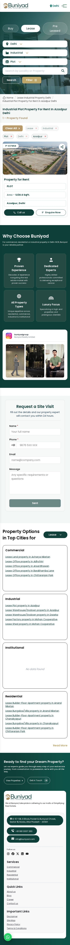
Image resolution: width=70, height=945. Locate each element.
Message (14, 469)
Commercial (13, 867)
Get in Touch (36, 780)
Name (13, 426)
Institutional (13, 878)
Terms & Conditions (17, 928)
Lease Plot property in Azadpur (22, 605)
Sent (35, 503)
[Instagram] (8, 854)
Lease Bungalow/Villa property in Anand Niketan (32, 710)
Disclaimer (12, 916)
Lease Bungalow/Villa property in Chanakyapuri (31, 723)
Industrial (11, 870)
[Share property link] (62, 147)
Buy (10, 28)
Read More (60, 745)
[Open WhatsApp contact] (8, 937)
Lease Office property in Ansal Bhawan (27, 566)
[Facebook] (13, 854)
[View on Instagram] (15, 361)
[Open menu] (64, 6)
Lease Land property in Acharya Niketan (27, 556)
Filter (29, 80)
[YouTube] (27, 854)
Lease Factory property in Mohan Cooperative (31, 619)
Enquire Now (53, 212)
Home (10, 97)
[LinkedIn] (22, 854)
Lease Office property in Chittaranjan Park (29, 575)
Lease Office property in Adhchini (24, 561)
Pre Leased (55, 28)
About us (11, 891)
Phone (13, 439)
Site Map (11, 920)
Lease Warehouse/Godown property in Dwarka (31, 614)
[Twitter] (17, 854)
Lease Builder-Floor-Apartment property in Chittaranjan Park (29, 729)
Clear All (12, 128)
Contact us (12, 903)
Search (11, 80)
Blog (9, 895)
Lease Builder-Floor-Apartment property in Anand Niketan (33, 704)
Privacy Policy (13, 924)
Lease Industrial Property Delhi (34, 97)
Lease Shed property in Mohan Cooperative (30, 624)
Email (12, 454)
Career (10, 899)
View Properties (14, 780)
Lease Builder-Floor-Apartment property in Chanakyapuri (29, 717)
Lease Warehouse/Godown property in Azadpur (32, 610)
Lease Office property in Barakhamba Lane (29, 570)
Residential (12, 874)
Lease (30, 28)
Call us (21, 212)
